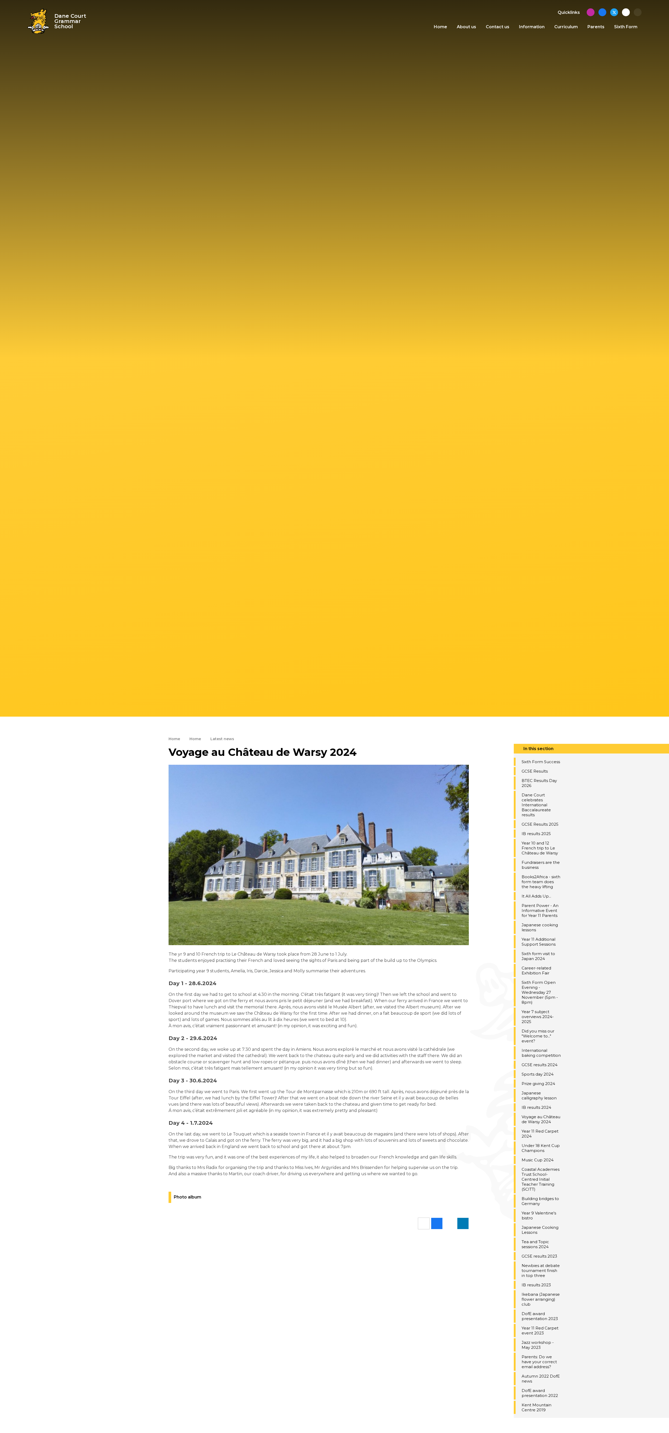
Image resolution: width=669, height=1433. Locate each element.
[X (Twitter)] (614, 12)
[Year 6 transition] (626, 12)
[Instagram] (591, 12)
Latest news (222, 739)
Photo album (187, 1197)
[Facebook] (602, 12)
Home (174, 739)
